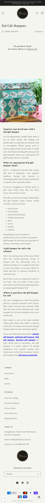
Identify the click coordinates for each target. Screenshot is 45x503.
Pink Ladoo (19, 500)
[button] (2, 13)
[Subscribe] (38, 474)
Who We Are (9, 373)
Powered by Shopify (28, 500)
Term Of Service (10, 413)
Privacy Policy (10, 408)
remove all (32, 49)
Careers (7, 384)
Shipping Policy (10, 418)
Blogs (6, 379)
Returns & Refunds (11, 403)
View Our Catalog (11, 398)
